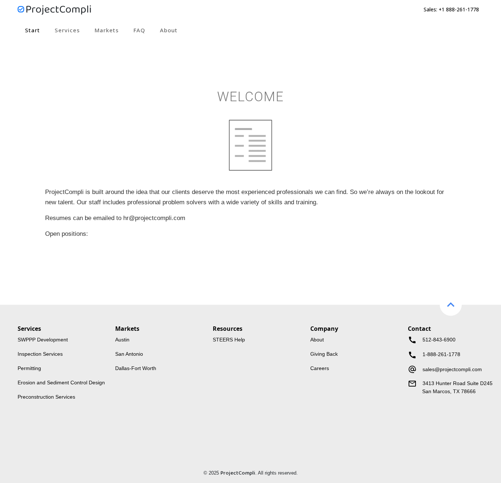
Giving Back (324, 354)
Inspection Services (40, 354)
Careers (319, 368)
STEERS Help (229, 340)
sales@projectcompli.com (452, 369)
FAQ (139, 30)
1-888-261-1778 (434, 354)
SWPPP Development (43, 340)
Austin (122, 340)
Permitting (29, 368)
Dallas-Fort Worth (135, 368)
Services (67, 30)
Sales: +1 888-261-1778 (451, 9)
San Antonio (129, 354)
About (169, 30)
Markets (107, 30)
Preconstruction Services (46, 397)
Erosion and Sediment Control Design (61, 382)
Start (32, 30)
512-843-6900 (432, 340)
